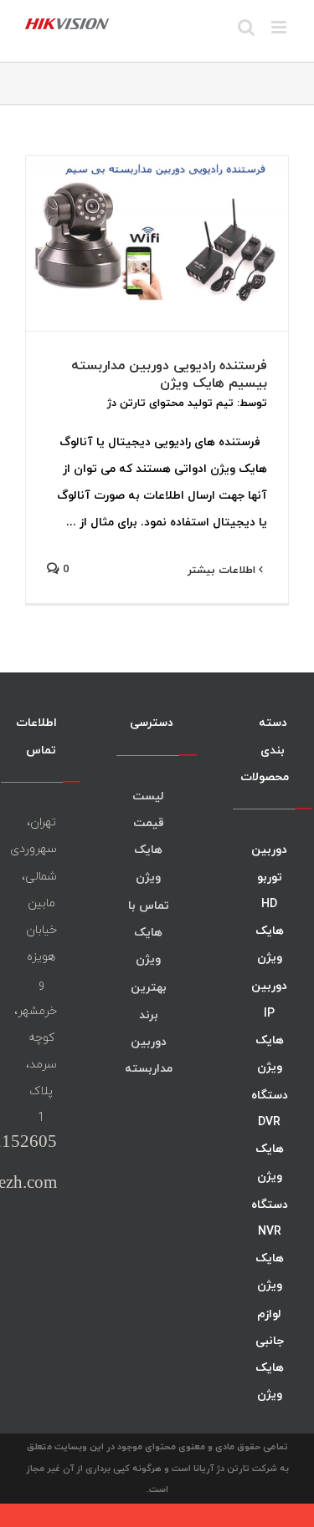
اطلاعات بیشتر (223, 570)
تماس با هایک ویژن (148, 932)
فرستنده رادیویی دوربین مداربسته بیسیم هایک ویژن (169, 373)
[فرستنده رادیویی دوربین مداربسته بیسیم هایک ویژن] (157, 243)
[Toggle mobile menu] (280, 27)
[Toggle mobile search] (246, 27)
